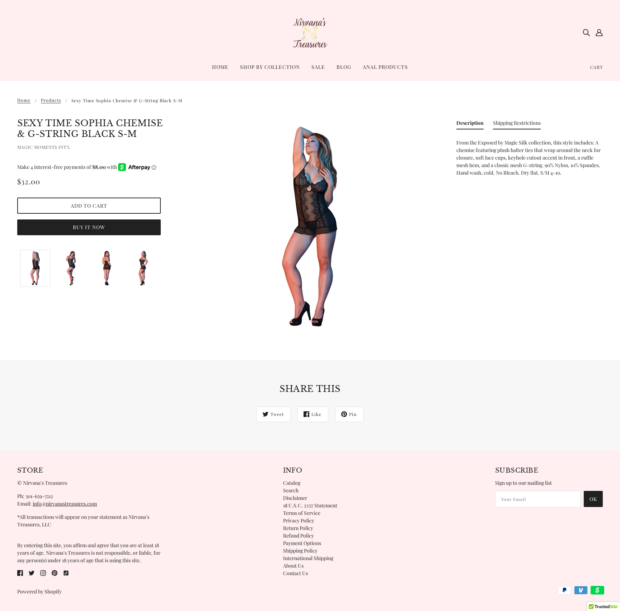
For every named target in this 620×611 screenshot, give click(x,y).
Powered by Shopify (39, 591)
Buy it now (89, 227)
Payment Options (302, 543)
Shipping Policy (300, 550)
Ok (593, 499)
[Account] (599, 32)
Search (291, 490)
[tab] (470, 124)
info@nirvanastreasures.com (65, 503)
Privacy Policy (298, 520)
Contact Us (295, 573)
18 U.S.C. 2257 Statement (310, 505)
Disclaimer (295, 497)
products (51, 100)
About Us (293, 565)
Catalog (291, 482)
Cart (596, 67)
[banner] (310, 31)
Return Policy (298, 528)
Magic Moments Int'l (43, 147)
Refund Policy (298, 535)
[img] (586, 32)
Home (23, 100)
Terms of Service (301, 513)
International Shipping (308, 558)
